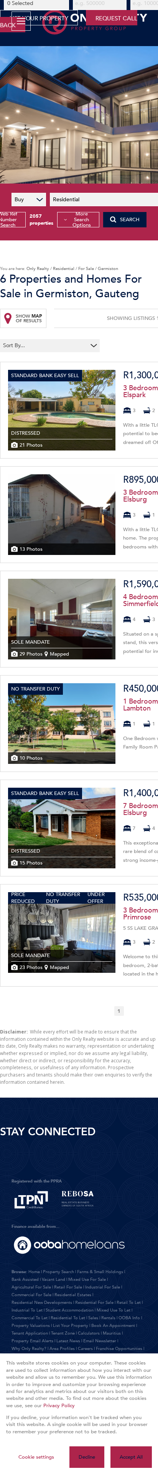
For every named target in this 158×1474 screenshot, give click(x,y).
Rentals (108, 1318)
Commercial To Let (30, 1318)
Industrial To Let (27, 1310)
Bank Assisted (25, 1279)
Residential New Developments (42, 1302)
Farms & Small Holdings (100, 1272)
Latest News (68, 1341)
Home (34, 1272)
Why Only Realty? (29, 1348)
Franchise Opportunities (119, 1348)
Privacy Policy (59, 1405)
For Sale (86, 269)
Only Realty (37, 269)
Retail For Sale (68, 1287)
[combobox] (45, 345)
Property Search (58, 1272)
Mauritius (112, 1333)
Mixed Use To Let (113, 1310)
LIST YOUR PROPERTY (39, 18)
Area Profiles (62, 1348)
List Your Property (70, 1325)
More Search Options (81, 219)
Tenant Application (30, 1333)
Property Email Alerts (32, 1341)
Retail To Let (129, 1302)
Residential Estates (72, 1295)
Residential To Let (68, 1318)
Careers (85, 1348)
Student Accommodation (70, 1310)
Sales (93, 1318)
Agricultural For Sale (31, 1287)
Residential (63, 269)
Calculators (89, 1333)
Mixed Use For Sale (87, 1279)
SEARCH (130, 219)
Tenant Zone (63, 1333)
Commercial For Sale (31, 1295)
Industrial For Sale (102, 1287)
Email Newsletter (99, 1341)
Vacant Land (53, 1279)
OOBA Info (129, 1318)
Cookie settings (36, 1457)
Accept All (131, 1457)
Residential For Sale (94, 1302)
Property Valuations (31, 1325)
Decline (87, 1457)
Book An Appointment (113, 1325)
